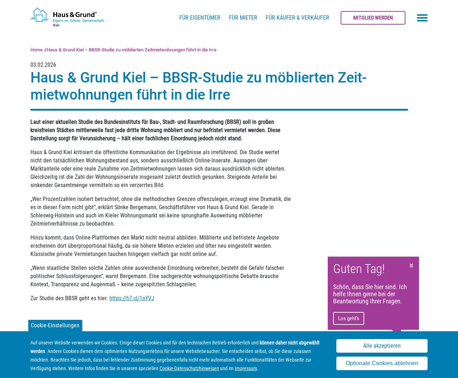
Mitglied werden (373, 18)
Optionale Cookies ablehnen (382, 363)
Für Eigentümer (199, 17)
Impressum (246, 368)
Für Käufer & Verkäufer (297, 17)
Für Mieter (243, 17)
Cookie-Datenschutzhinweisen (189, 368)
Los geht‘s (348, 318)
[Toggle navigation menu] (422, 17)
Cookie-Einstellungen (55, 325)
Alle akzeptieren (382, 346)
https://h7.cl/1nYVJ (131, 298)
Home (36, 49)
